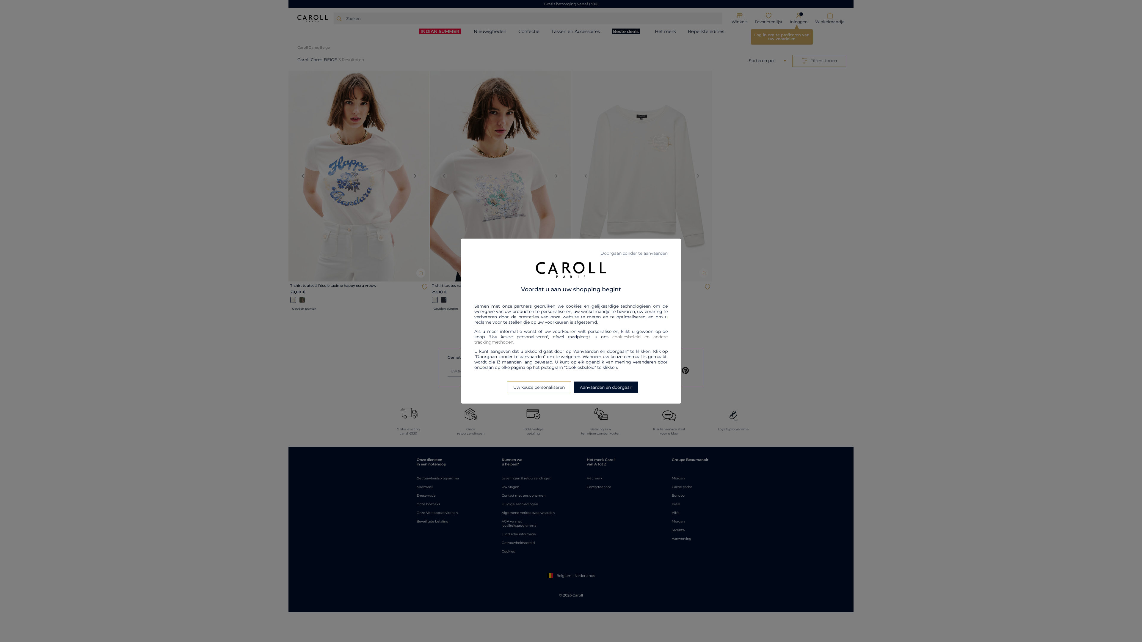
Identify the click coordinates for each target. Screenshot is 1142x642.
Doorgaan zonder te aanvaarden (634, 253)
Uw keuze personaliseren (539, 387)
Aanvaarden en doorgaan (606, 387)
